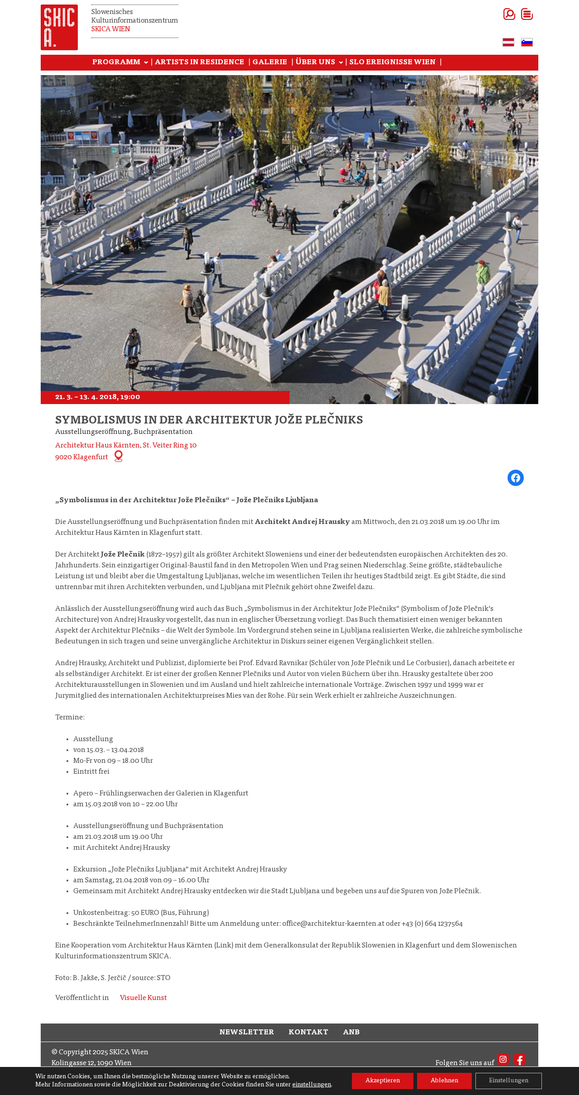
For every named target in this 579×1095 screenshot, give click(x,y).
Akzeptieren (382, 1081)
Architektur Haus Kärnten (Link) (180, 945)
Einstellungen (508, 1081)
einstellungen (311, 1085)
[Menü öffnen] (516, 14)
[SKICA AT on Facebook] (519, 1063)
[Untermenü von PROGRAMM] (146, 63)
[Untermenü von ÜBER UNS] (341, 63)
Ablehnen (444, 1081)
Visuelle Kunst (143, 998)
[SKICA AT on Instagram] (503, 1063)
